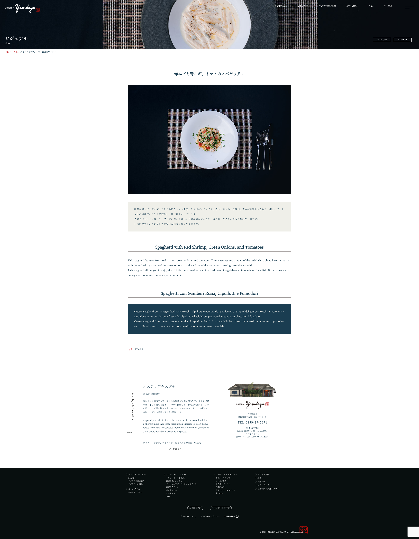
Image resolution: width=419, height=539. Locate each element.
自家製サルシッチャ (174, 481)
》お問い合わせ (262, 485)
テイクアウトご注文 (221, 508)
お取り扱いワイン (135, 492)
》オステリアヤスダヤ (136, 474)
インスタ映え (221, 481)
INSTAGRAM (229, 516)
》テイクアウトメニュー (175, 474)
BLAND (131, 478)
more (129, 432)
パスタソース (171, 490)
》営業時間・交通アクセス (267, 489)
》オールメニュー (134, 489)
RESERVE (402, 39)
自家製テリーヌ (172, 487)
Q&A (371, 6)
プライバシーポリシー (210, 516)
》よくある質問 (262, 474)
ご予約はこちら (176, 449)
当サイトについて (188, 516)
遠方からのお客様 (223, 478)
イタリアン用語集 (135, 484)
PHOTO (388, 6)
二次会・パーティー (224, 484)
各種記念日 (220, 487)
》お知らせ (260, 481)
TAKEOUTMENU (327, 6)
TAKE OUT (382, 39)
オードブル (170, 493)
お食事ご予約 (195, 508)
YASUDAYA (281, 6)
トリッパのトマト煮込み (176, 478)
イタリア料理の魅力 (136, 481)
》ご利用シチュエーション (225, 474)
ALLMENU (302, 6)
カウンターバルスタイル (226, 490)
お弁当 (169, 496)
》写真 (258, 478)
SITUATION (352, 6)
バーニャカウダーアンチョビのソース (181, 484)
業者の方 (219, 493)
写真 (130, 349)
